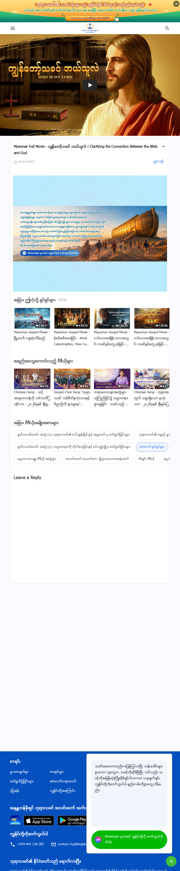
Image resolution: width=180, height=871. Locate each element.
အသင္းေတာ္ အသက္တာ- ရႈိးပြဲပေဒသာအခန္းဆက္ (97, 459)
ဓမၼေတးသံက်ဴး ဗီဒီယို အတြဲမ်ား (37, 459)
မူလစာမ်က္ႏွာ (19, 772)
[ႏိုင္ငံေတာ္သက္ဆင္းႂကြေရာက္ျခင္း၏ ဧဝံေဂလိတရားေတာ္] (90, 28)
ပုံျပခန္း (14, 791)
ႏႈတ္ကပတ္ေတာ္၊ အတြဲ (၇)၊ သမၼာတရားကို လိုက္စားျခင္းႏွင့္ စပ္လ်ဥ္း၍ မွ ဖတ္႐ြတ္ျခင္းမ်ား (74, 447)
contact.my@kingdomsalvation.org (82, 844)
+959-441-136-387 (30, 844)
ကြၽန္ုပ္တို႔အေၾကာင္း (62, 791)
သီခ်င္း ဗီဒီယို (146, 459)
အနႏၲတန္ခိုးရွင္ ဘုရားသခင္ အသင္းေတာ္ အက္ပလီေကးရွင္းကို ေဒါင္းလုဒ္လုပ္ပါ (73, 808)
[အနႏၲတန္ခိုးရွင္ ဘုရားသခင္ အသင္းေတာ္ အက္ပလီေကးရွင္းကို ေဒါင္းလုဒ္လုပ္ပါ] (15, 820)
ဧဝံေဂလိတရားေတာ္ (63, 781)
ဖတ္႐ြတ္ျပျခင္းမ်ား (22, 781)
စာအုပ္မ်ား (57, 772)
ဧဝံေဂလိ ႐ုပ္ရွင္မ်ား (152, 447)
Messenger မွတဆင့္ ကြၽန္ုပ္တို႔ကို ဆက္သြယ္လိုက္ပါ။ (134, 840)
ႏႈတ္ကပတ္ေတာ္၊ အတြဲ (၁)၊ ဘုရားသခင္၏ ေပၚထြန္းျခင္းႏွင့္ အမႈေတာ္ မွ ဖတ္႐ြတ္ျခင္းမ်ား (74, 435)
